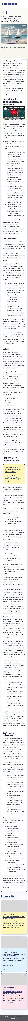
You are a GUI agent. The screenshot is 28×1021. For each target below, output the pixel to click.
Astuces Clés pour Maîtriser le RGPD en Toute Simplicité (14, 917)
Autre (3, 12)
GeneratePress (14, 1018)
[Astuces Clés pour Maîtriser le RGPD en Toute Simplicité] (14, 906)
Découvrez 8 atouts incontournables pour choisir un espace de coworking (12, 991)
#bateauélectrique (17, 469)
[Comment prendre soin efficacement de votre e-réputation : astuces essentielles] (14, 942)
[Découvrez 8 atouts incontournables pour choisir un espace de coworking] (14, 979)
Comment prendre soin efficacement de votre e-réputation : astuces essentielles (14, 954)
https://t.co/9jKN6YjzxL (10, 472)
